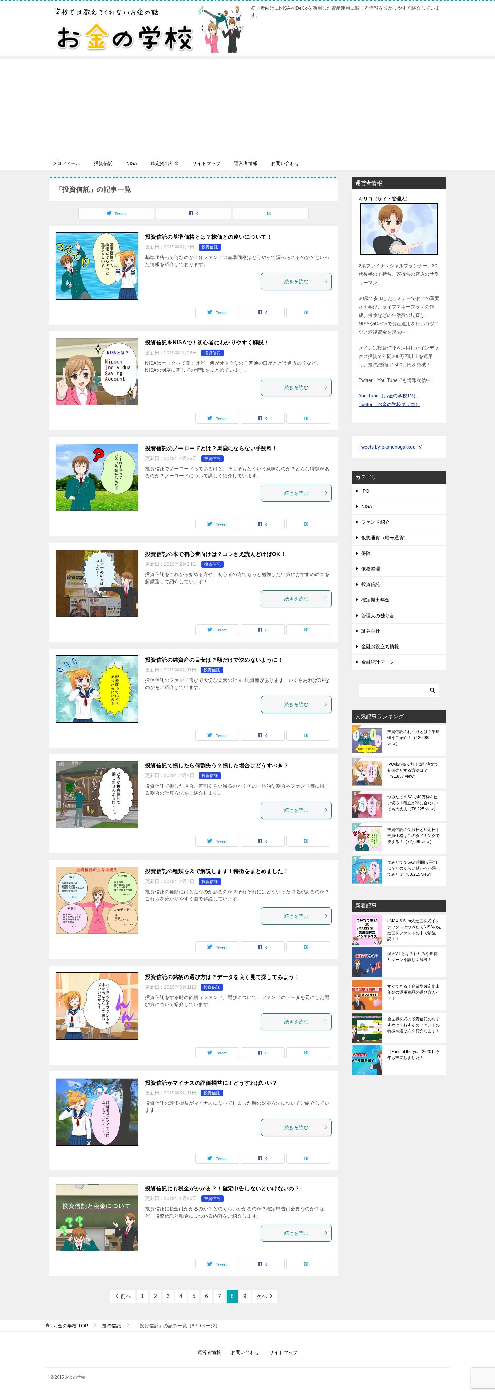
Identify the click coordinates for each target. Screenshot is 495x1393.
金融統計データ (377, 662)
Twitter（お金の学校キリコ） (389, 404)
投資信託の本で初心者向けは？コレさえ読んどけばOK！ (215, 554)
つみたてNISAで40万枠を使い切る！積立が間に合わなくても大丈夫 (413, 803)
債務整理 (370, 568)
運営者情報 (246, 163)
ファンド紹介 (375, 522)
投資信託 (103, 163)
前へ (126, 1296)
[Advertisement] (247, 106)
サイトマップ (206, 163)
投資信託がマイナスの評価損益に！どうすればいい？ (211, 1083)
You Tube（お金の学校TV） (388, 395)
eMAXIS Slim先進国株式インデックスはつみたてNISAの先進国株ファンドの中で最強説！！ (414, 930)
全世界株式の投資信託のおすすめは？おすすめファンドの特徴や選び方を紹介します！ (413, 1025)
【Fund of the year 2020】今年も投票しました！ (413, 1054)
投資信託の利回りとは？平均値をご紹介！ (413, 737)
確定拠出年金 (165, 163)
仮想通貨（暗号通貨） (384, 537)
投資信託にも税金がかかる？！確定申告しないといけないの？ (222, 1188)
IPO (365, 491)
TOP (70, 1325)
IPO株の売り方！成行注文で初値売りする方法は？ (412, 770)
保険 (366, 553)
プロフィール (66, 163)
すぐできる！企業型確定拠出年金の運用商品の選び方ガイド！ (413, 992)
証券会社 (370, 631)
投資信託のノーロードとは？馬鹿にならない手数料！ (211, 448)
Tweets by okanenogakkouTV (390, 447)
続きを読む (296, 281)
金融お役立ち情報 (380, 646)
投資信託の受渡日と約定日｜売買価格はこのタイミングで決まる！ (413, 835)
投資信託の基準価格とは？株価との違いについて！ (208, 237)
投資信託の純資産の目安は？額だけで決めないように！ (214, 660)
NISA (131, 163)
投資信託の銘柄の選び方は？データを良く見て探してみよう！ (222, 977)
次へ (261, 1296)
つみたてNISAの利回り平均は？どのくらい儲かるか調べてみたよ (413, 868)
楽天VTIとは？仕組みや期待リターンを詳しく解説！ (412, 956)
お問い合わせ (285, 163)
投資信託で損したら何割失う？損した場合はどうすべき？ (217, 765)
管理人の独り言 (377, 615)
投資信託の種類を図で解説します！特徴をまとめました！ (217, 871)
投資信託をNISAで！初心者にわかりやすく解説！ (207, 342)
